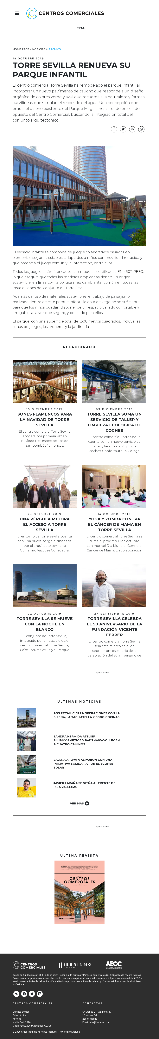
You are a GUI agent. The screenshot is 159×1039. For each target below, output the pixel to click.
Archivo (54, 49)
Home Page (21, 49)
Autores (17, 1018)
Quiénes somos (21, 1011)
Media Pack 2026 (22, 1022)
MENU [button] (80, 28)
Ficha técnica (19, 1015)
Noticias (38, 49)
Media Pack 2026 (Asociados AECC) (32, 1025)
